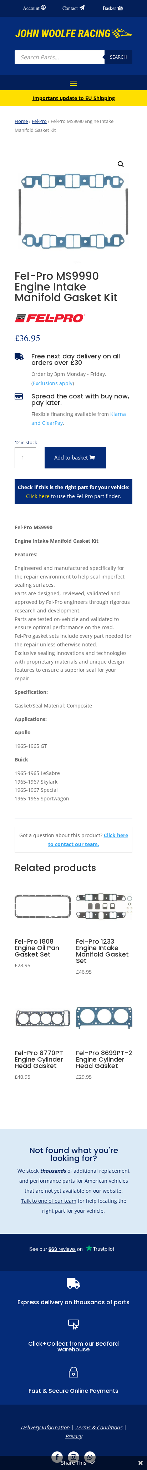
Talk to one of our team (48, 1200)
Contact (70, 8)
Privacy (73, 1436)
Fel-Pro (39, 121)
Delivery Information (45, 1427)
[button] (121, 164)
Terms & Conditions (98, 1427)
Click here (38, 496)
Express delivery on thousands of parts (73, 1302)
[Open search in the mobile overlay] (73, 57)
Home (21, 121)
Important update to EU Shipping (73, 98)
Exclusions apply (52, 383)
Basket (109, 8)
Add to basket (71, 457)
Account (31, 8)
